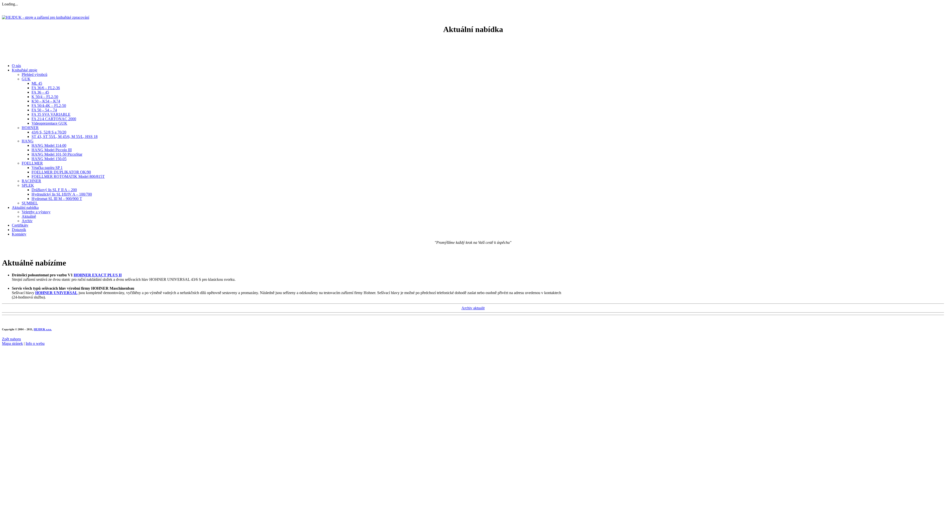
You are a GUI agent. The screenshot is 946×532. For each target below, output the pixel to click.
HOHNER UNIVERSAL (56, 293)
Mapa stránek (12, 343)
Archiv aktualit (473, 308)
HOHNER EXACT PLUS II (98, 275)
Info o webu (35, 343)
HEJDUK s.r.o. (43, 329)
